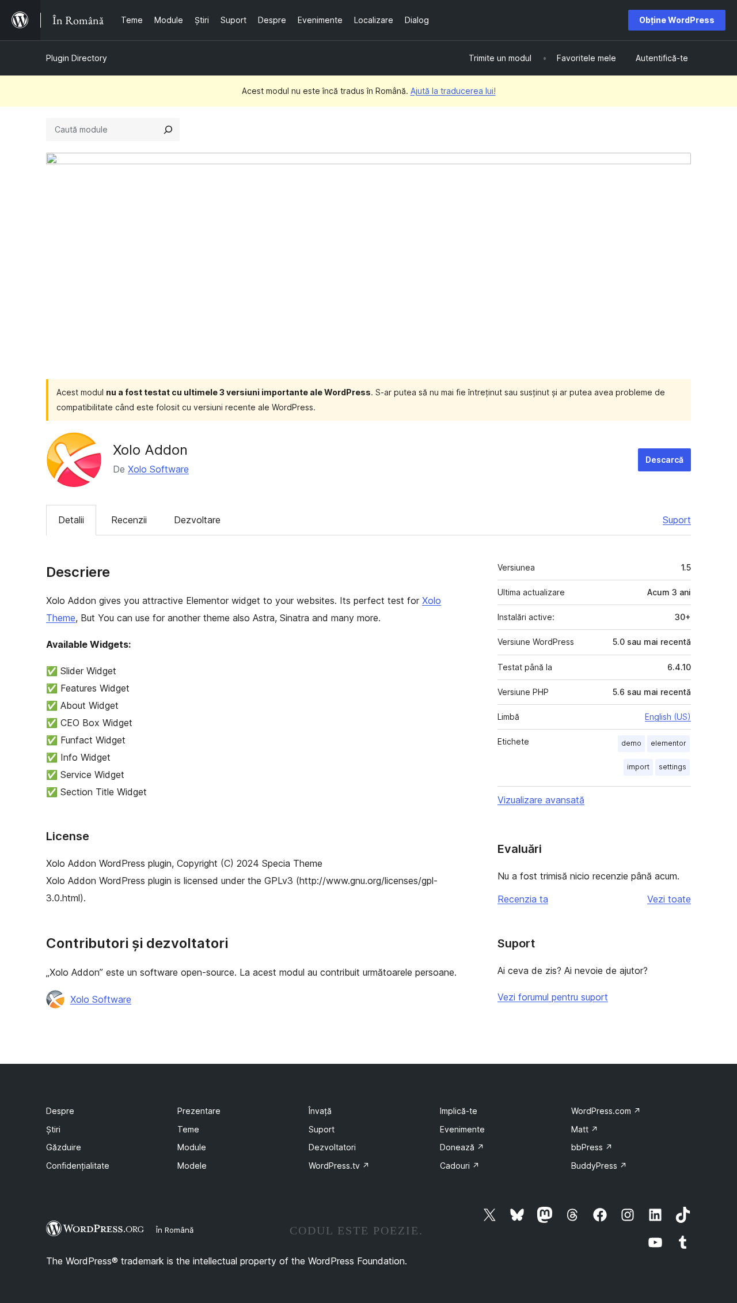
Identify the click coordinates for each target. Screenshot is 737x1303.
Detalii (71, 520)
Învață (320, 1111)
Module (191, 1147)
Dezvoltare (197, 520)
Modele (192, 1165)
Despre (60, 1111)
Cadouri (460, 1165)
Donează (462, 1147)
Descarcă (664, 459)
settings (672, 766)
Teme (188, 1129)
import (638, 766)
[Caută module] (168, 129)
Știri (53, 1129)
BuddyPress (599, 1165)
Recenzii (129, 520)
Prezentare (199, 1111)
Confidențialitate (77, 1165)
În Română (174, 1229)
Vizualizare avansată (540, 800)
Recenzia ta (522, 899)
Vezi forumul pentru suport (552, 997)
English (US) (668, 717)
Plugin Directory (76, 58)
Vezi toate (669, 899)
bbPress (592, 1147)
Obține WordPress (677, 20)
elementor (668, 743)
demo (631, 743)
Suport (677, 520)
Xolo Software (158, 469)
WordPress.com (606, 1111)
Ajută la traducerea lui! (453, 91)
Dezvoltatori (332, 1147)
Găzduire (63, 1147)
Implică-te (458, 1111)
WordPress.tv (339, 1165)
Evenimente (462, 1129)
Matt (584, 1129)
